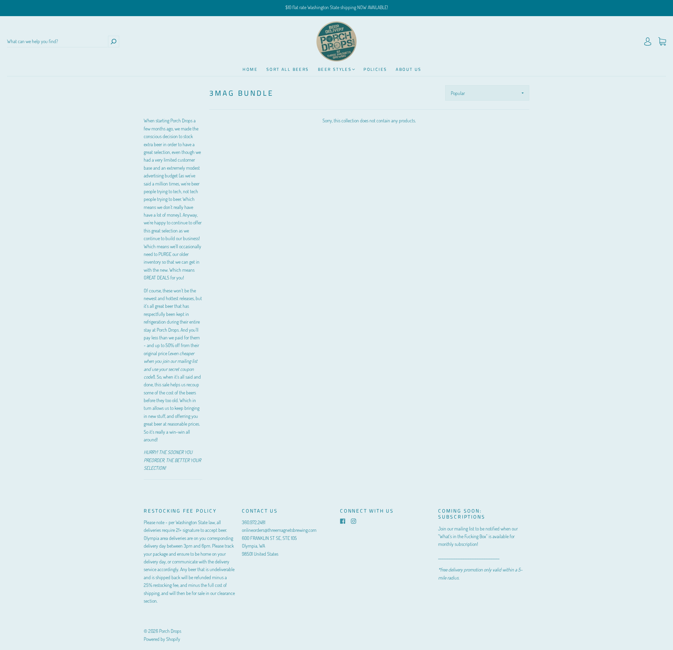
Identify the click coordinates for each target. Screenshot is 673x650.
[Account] (647, 42)
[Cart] (662, 42)
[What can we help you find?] (57, 41)
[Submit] (113, 41)
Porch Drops (170, 631)
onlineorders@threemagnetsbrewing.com (279, 530)
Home (250, 69)
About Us (408, 69)
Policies (375, 69)
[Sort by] (487, 93)
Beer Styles (335, 69)
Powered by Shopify (162, 639)
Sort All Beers (287, 69)
